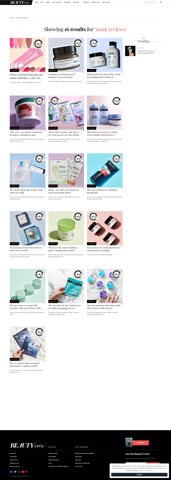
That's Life (78, 466)
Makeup (48, 2)
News (36, 2)
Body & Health (57, 2)
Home (12, 18)
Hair (42, 2)
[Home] (20, 2)
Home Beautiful (53, 460)
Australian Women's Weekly (58, 466)
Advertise (13, 457)
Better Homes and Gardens (84, 453)
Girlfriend (52, 457)
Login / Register (150, 2)
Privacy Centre (148, 470)
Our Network (81, 446)
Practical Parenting (82, 463)
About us (13, 453)
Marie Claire (52, 453)
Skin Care (76, 2)
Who (50, 463)
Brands (52, 446)
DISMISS (139, 475)
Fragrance (67, 2)
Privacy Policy (15, 466)
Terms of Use (14, 463)
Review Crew (96, 2)
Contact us (14, 460)
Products (86, 2)
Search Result (22, 18)
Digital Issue (106, 2)
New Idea (78, 460)
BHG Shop (78, 457)
